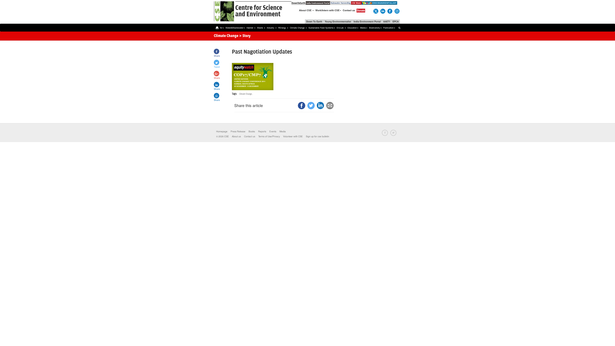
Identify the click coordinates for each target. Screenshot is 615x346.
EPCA (396, 21)
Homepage (221, 131)
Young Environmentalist (338, 21)
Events (272, 131)
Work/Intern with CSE (327, 10)
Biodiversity (374, 28)
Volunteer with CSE (293, 136)
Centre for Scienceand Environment (258, 11)
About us (236, 136)
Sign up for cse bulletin (317, 136)
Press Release (238, 131)
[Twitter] (375, 10)
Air (221, 28)
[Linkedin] (382, 10)
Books (252, 131)
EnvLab (340, 28)
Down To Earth (314, 21)
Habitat (250, 28)
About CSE (305, 10)
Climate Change (297, 28)
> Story (244, 36)
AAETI (386, 21)
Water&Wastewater (234, 28)
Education (352, 28)
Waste (260, 28)
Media (363, 28)
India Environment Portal (367, 21)
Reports (262, 131)
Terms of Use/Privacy (269, 136)
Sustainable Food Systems (320, 28)
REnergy (282, 28)
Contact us (349, 10)
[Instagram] (396, 10)
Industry (271, 28)
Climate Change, (245, 94)
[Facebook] (389, 10)
